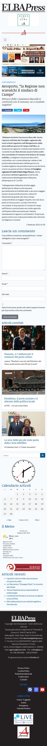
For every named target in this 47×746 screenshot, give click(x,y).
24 (30, 509)
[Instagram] (36, 689)
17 (30, 504)
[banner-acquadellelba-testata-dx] (23, 20)
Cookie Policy (23, 671)
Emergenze (23, 705)
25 (36, 509)
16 (23, 504)
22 (17, 509)
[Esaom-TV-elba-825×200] (23, 72)
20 (5, 509)
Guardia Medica (23, 708)
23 (23, 509)
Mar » (37, 520)
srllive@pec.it (37, 649)
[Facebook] (30, 689)
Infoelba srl (34, 657)
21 (11, 509)
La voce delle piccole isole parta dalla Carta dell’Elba (21, 441)
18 (36, 504)
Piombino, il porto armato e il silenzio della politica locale (21, 400)
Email (5, 284)
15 (17, 504)
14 (11, 504)
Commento (7, 243)
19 (42, 504)
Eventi (23, 702)
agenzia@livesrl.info (17, 649)
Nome (5, 273)
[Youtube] (42, 689)
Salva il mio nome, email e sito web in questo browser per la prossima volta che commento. (23, 308)
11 (36, 499)
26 (42, 509)
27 (5, 514)
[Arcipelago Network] (23, 732)
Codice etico (23, 676)
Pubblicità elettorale (23, 674)
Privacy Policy (23, 668)
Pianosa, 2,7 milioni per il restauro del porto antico (18, 355)
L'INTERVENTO (9, 82)
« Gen (9, 520)
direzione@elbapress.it (33, 638)
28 (11, 514)
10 (30, 499)
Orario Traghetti (23, 700)
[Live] (23, 719)
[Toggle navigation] (5, 39)
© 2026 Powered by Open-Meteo (13, 557)
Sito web (5, 294)
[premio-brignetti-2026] (23, 55)
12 (42, 499)
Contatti (23, 679)
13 (5, 504)
